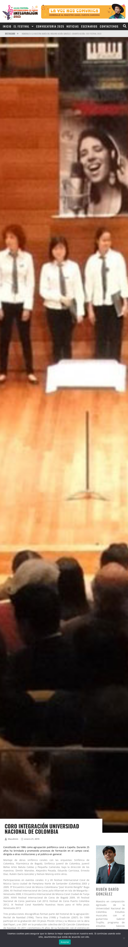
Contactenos (109, 26)
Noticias (72, 26)
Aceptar (65, 942)
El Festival (22, 26)
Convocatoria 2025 (50, 26)
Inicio (7, 26)
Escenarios (89, 26)
